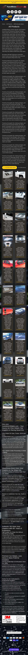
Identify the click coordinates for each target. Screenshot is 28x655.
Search (14, 644)
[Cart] (16, 11)
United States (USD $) (13, 632)
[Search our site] (19, 11)
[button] (9, 167)
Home (3, 24)
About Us (14, 645)
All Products (9, 24)
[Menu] (8, 11)
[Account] (12, 11)
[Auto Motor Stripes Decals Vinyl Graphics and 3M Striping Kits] (14, 7)
